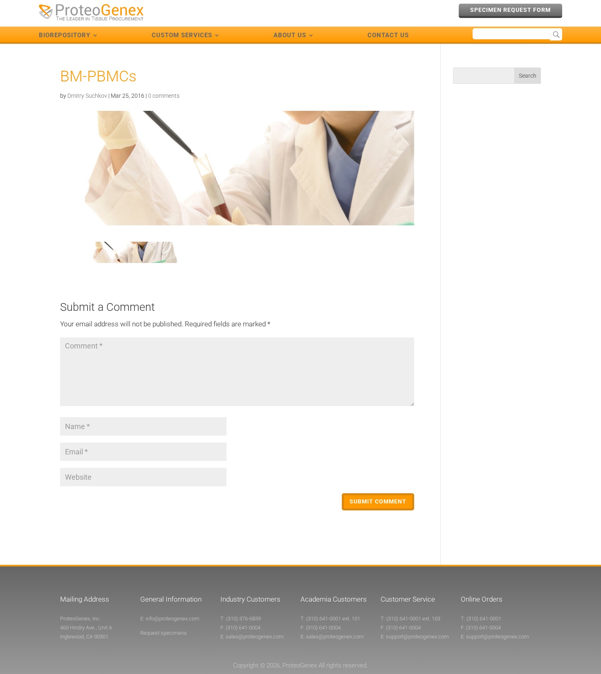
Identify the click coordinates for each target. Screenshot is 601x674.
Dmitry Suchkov (87, 95)
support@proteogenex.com (417, 637)
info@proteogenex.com (173, 619)
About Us (290, 35)
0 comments (163, 95)
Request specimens (163, 633)
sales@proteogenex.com (255, 637)
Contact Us (388, 35)
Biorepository (64, 35)
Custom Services (182, 35)
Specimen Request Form (510, 10)
